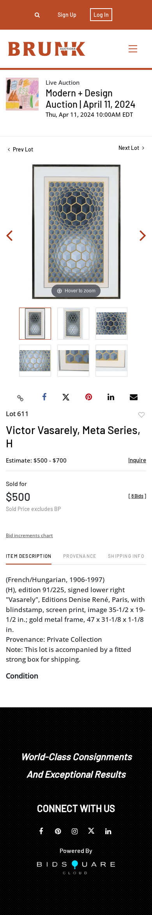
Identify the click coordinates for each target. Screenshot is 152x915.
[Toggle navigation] (133, 48)
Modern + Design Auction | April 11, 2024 (91, 98)
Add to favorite (141, 415)
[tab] (28, 558)
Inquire (137, 459)
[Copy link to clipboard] (20, 397)
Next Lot (129, 147)
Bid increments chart (29, 535)
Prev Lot (22, 149)
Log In (101, 14)
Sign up (67, 14)
